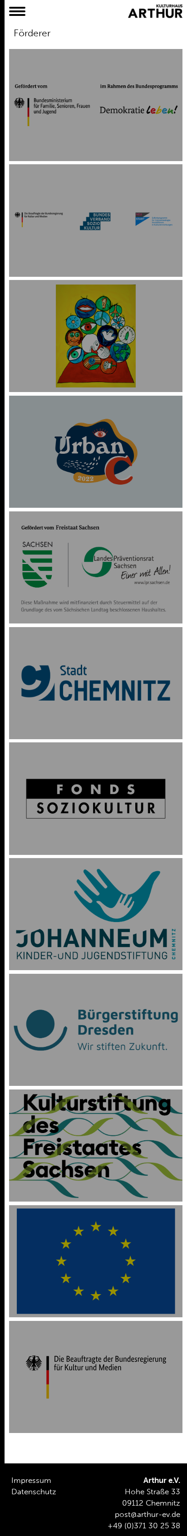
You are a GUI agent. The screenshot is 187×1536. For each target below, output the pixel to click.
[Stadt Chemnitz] (95, 683)
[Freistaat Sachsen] (95, 567)
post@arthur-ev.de (147, 1514)
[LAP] (95, 336)
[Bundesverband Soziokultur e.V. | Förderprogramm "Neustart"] (95, 220)
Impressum (31, 1480)
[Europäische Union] (95, 1261)
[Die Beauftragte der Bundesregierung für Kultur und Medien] (95, 1377)
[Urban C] (95, 452)
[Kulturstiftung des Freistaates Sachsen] (95, 1145)
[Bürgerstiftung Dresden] (95, 1030)
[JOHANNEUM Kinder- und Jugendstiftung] (95, 914)
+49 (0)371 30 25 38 (144, 1525)
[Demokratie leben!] (95, 105)
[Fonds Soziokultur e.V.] (95, 798)
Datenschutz (33, 1491)
